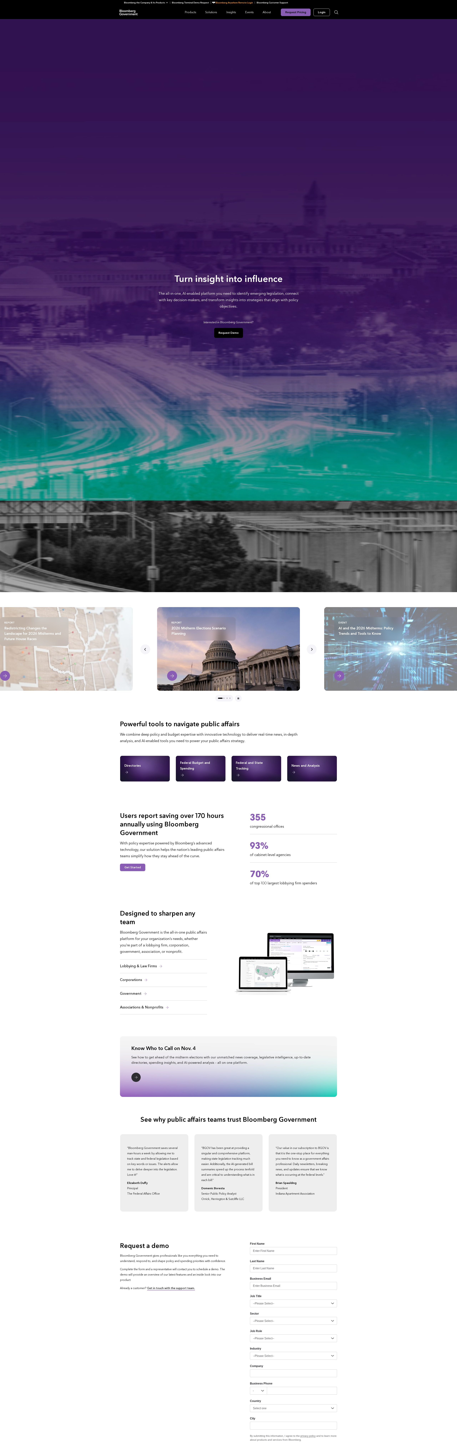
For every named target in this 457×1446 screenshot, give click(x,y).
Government (131, 993)
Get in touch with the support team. (171, 1288)
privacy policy (308, 1435)
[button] (147, 3)
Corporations (131, 980)
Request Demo (229, 333)
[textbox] (302, 1391)
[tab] (221, 698)
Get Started (132, 867)
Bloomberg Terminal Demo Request (190, 3)
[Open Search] (336, 12)
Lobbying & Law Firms (139, 966)
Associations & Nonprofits (142, 1007)
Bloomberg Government (129, 12)
